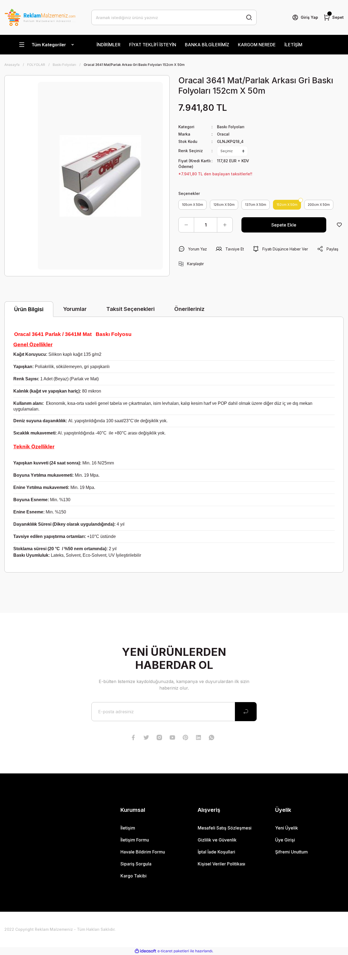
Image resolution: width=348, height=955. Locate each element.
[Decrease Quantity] (186, 225)
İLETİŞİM (293, 44)
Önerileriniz (189, 309)
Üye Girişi (285, 840)
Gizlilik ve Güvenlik (217, 840)
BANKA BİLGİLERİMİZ (207, 44)
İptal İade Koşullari (216, 852)
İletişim (127, 828)
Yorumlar (75, 309)
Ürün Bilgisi (29, 309)
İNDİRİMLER (108, 44)
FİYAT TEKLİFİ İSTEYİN (152, 44)
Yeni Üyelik (286, 828)
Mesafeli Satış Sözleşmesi (224, 828)
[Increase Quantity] (224, 225)
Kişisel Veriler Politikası (221, 864)
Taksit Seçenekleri (130, 309)
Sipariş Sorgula (135, 864)
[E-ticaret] (173, 951)
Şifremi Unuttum (291, 852)
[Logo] (39, 17)
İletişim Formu (134, 840)
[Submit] (246, 711)
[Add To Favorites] (339, 225)
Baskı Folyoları (230, 126)
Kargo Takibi (133, 876)
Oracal (223, 134)
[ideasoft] (145, 951)
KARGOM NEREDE (257, 44)
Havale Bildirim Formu (142, 852)
